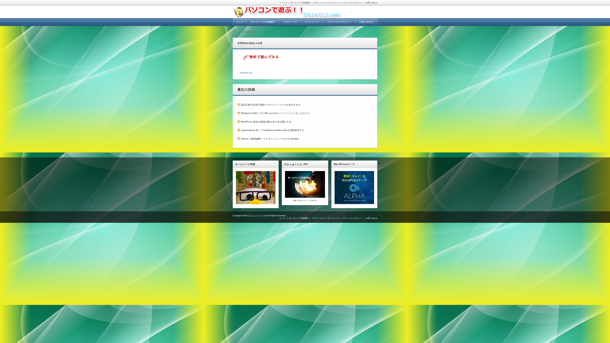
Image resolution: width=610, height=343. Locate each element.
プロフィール (319, 3)
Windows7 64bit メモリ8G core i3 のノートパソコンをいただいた (275, 113)
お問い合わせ (371, 3)
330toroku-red (246, 73)
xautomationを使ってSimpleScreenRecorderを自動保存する (272, 130)
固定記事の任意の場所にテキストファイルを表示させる (270, 104)
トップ (284, 3)
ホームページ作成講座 (300, 3)
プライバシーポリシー (352, 3)
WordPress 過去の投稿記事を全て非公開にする (266, 121)
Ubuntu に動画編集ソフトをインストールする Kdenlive (270, 138)
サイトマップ (334, 3)
